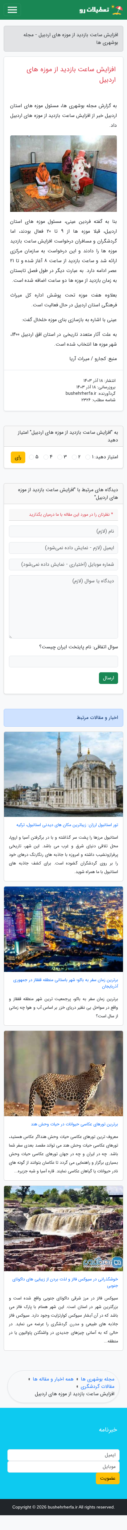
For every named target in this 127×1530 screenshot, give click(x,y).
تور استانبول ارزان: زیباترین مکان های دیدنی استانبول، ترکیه (67, 825)
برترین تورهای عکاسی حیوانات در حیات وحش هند (74, 1124)
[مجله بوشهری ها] (100, 9)
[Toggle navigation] (12, 10)
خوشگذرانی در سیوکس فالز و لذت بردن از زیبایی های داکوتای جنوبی (65, 1282)
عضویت (108, 1478)
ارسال (108, 678)
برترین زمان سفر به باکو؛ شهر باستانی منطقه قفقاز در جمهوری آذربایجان (65, 983)
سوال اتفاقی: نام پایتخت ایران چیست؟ (78, 647)
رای (18, 457)
